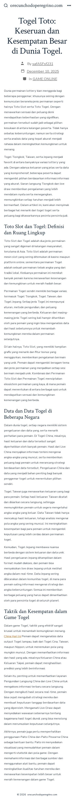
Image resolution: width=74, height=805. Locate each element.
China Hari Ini (12, 636)
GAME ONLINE (45, 78)
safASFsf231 (42, 63)
